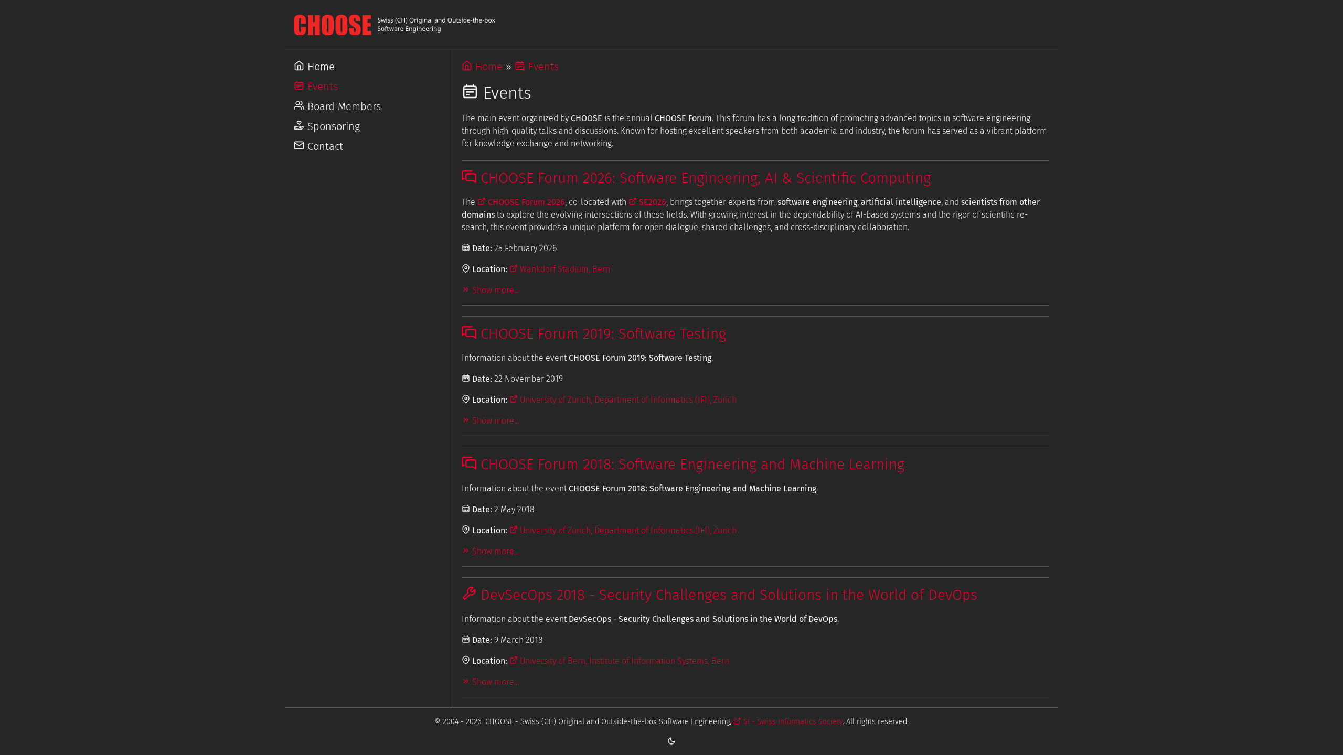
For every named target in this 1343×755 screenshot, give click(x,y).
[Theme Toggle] (671, 740)
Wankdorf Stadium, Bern (564, 269)
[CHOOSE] (671, 24)
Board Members (342, 106)
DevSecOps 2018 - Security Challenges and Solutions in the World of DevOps (726, 594)
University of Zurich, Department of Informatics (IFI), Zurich (627, 400)
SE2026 (651, 202)
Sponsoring (332, 126)
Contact (323, 146)
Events (321, 86)
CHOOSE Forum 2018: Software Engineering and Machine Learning (690, 464)
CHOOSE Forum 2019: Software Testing (601, 333)
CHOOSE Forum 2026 (525, 202)
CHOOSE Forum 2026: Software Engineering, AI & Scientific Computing (703, 178)
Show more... (494, 290)
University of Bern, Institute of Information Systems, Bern (623, 661)
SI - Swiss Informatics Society (791, 721)
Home (319, 66)
